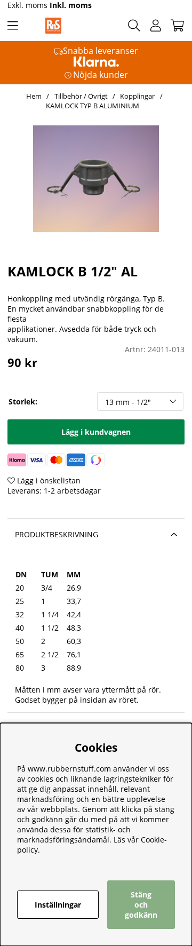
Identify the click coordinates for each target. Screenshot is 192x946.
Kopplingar (137, 96)
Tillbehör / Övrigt (81, 96)
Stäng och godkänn (141, 904)
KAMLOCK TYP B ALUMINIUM (92, 105)
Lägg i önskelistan (48, 480)
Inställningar (58, 905)
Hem (34, 96)
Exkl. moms (27, 5)
